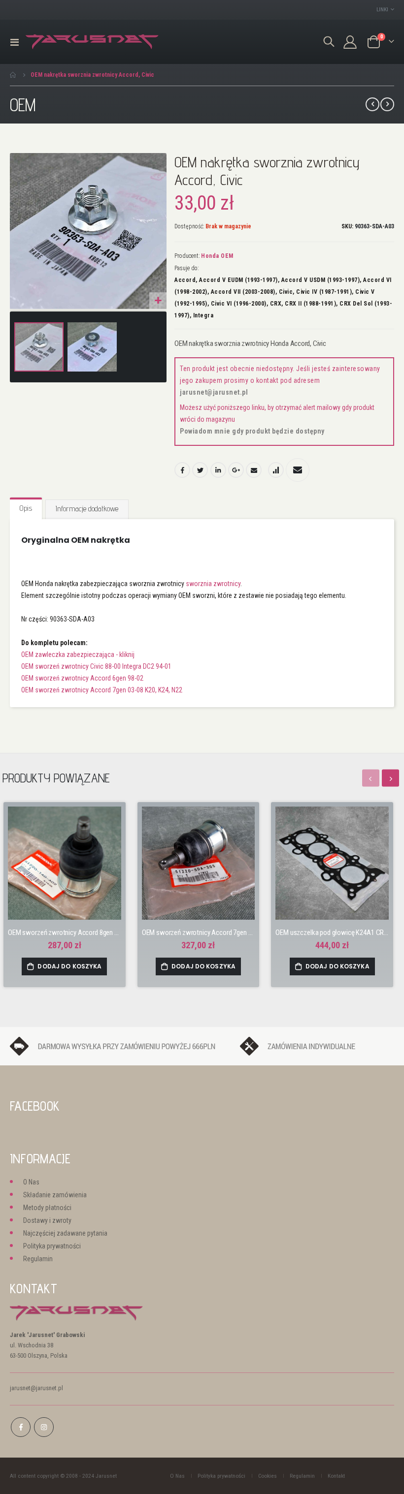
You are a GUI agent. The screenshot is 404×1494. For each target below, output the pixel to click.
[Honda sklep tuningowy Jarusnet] (92, 42)
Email (254, 470)
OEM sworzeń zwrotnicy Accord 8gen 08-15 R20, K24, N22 (64, 932)
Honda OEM (217, 255)
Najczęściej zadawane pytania (65, 1233)
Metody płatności (47, 1208)
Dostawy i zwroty (47, 1220)
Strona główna (13, 75)
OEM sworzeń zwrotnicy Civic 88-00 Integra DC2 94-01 (96, 666)
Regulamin (38, 1259)
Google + (236, 470)
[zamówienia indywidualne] (317, 1045)
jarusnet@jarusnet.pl (214, 392)
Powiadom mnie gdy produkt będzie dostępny (252, 431)
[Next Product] (387, 104)
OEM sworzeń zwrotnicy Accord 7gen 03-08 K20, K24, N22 (101, 690)
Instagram (44, 1427)
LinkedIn (218, 470)
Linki (382, 9)
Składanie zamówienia (55, 1195)
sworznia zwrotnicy (213, 584)
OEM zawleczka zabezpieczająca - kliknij (78, 654)
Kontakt (336, 1475)
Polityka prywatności (52, 1246)
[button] (158, 301)
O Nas (31, 1182)
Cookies (267, 1475)
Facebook (182, 470)
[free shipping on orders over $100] (120, 1045)
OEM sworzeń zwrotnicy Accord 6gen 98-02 (82, 678)
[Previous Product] (372, 104)
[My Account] (350, 42)
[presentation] (390, 778)
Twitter (200, 470)
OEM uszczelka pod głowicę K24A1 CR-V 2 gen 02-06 (332, 932)
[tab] (26, 509)
